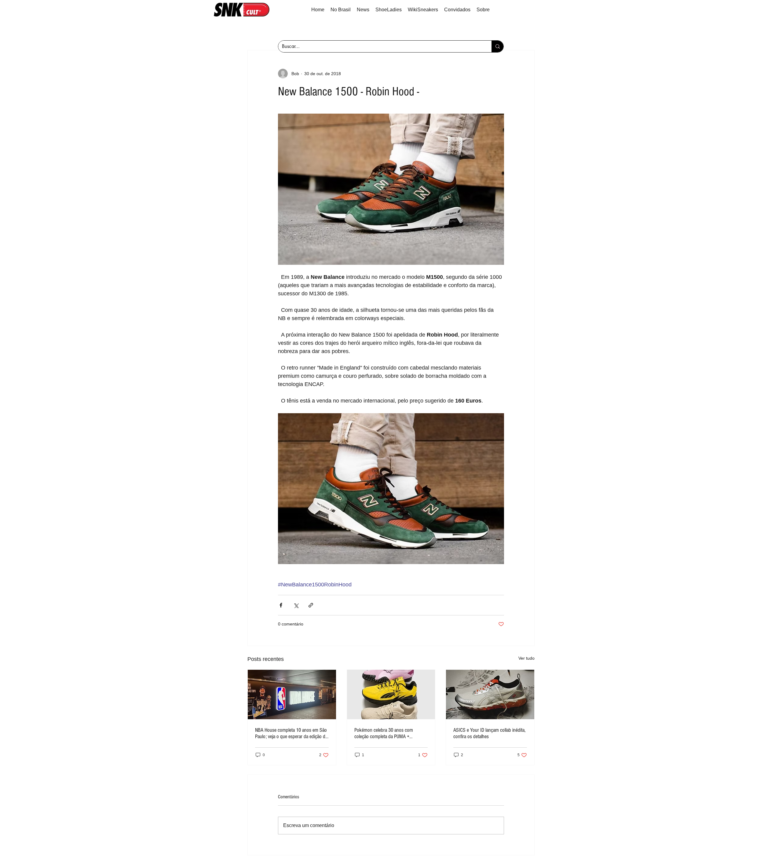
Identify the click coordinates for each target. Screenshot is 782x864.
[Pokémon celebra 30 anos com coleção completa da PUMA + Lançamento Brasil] (391, 694)
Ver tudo (526, 658)
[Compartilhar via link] (311, 605)
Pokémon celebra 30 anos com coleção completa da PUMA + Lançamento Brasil (383, 733)
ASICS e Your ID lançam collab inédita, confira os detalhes (489, 733)
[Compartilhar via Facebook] (281, 605)
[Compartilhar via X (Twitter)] (296, 605)
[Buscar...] (497, 46)
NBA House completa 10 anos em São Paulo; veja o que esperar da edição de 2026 (291, 733)
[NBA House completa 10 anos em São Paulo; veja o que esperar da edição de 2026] (292, 694)
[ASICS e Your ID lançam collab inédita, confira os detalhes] (490, 694)
